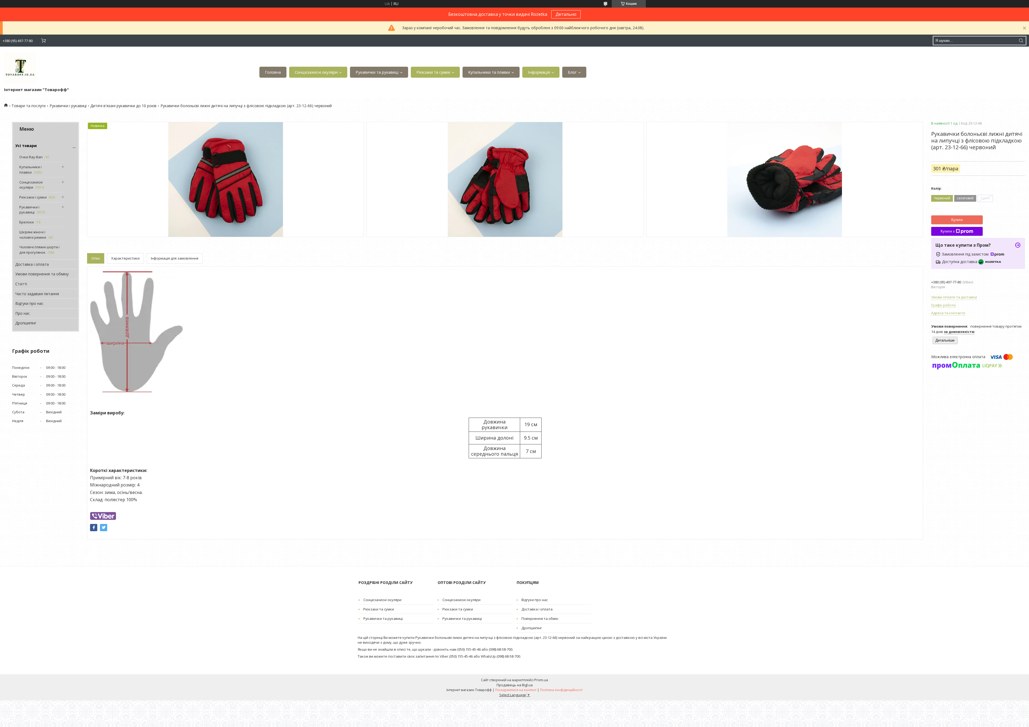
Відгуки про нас (29, 303)
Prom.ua (541, 679)
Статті (21, 283)
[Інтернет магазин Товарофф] (20, 68)
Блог (572, 72)
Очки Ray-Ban (31, 157)
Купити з (948, 231)
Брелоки (26, 222)
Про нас (22, 313)
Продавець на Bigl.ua (515, 685)
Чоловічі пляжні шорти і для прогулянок (39, 250)
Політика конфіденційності (561, 690)
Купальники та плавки (489, 72)
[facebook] (93, 527)
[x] (103, 527)
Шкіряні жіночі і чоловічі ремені (32, 235)
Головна (273, 72)
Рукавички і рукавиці (68, 105)
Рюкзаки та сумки (433, 72)
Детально (565, 14)
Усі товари (26, 145)
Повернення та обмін (539, 618)
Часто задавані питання (37, 293)
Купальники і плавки (30, 169)
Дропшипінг (25, 322)
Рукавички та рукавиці (377, 72)
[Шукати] (1021, 40)
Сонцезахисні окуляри (316, 72)
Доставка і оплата (32, 264)
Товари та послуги (29, 105)
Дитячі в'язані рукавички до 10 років (123, 105)
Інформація (539, 72)
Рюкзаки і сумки (33, 197)
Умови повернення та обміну (42, 273)
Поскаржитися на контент (515, 690)
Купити (957, 220)
